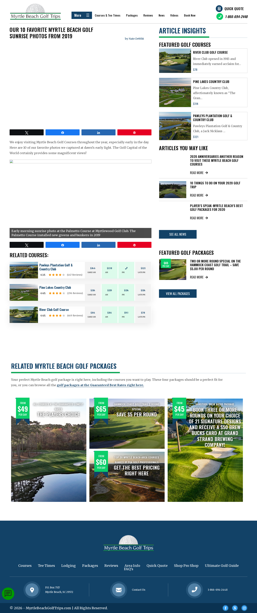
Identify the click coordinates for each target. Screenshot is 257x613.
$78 (143, 312)
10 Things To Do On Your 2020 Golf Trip (215, 185)
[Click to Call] (194, 590)
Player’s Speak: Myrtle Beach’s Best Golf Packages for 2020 (216, 207)
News (162, 15)
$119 (109, 290)
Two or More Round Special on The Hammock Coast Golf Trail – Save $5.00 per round (215, 265)
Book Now (189, 15)
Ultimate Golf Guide (222, 565)
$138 (109, 268)
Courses (25, 565)
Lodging (68, 565)
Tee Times (46, 565)
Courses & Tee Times (107, 15)
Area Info (132, 565)
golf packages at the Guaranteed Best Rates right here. (100, 385)
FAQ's (128, 569)
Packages (132, 15)
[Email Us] (119, 590)
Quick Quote (234, 8)
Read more (196, 172)
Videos (174, 15)
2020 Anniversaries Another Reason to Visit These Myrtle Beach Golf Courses (216, 160)
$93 (126, 312)
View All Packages (178, 293)
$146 (92, 268)
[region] (80, 199)
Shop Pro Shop (186, 565)
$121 (143, 268)
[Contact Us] (32, 590)
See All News (177, 234)
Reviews (148, 15)
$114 (92, 290)
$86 (92, 312)
